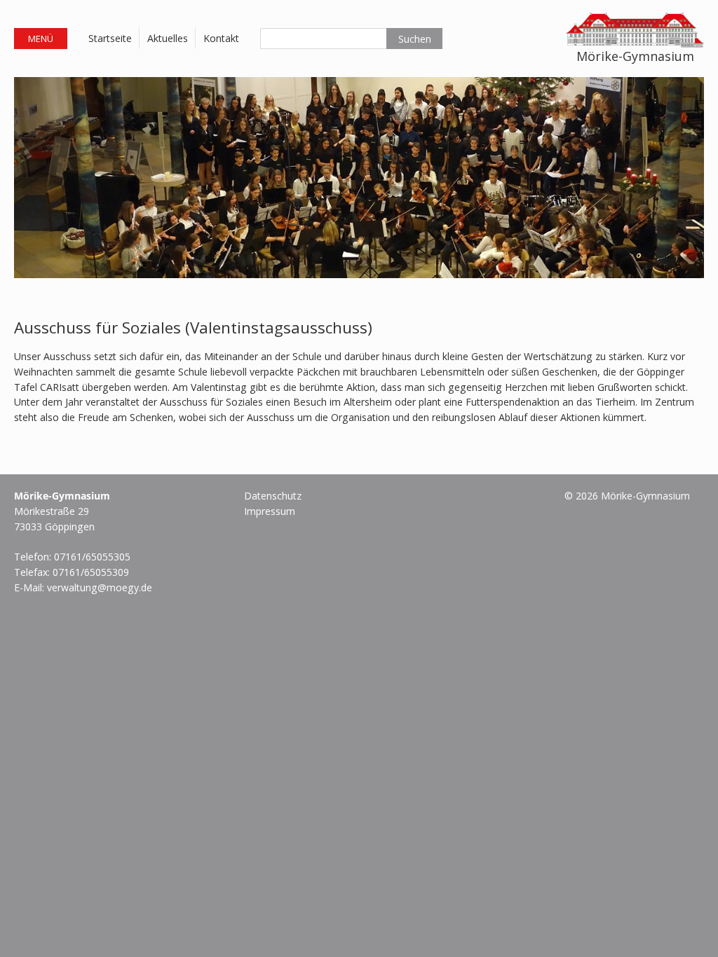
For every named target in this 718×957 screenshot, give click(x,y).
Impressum (269, 511)
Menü (40, 38)
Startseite (110, 38)
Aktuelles (167, 38)
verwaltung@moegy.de (99, 587)
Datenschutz (273, 495)
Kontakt (221, 38)
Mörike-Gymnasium (635, 56)
